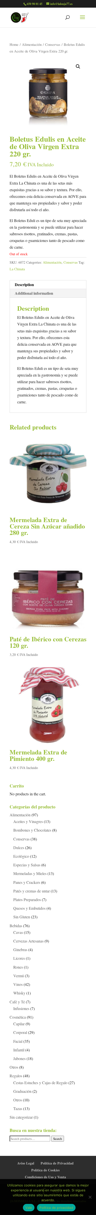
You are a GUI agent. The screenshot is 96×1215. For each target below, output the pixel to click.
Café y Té (17, 1001)
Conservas (52, 44)
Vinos (18, 984)
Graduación (22, 1091)
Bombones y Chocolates (32, 830)
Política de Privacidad (57, 1163)
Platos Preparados (27, 899)
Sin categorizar (21, 1117)
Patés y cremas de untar (31, 890)
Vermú (18, 975)
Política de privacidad (56, 1208)
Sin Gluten (21, 916)
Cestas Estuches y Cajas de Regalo (40, 1082)
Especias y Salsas (26, 864)
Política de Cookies (45, 1170)
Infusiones (21, 1008)
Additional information (34, 293)
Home (14, 44)
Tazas (17, 1108)
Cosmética (18, 1017)
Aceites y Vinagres (28, 821)
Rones (18, 967)
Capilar (19, 1023)
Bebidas (16, 925)
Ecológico (21, 856)
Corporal (20, 1032)
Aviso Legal (25, 1163)
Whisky (19, 992)
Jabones (19, 1058)
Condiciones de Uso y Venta (45, 1177)
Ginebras (20, 949)
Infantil (18, 1049)
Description (24, 284)
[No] (89, 1197)
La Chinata (17, 269)
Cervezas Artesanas (28, 940)
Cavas (18, 932)
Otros (14, 1067)
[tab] (48, 284)
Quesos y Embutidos (29, 908)
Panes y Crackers (26, 882)
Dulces (18, 847)
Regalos (16, 1075)
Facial (17, 1041)
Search (57, 1138)
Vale (28, 1208)
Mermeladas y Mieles (30, 873)
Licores (19, 958)
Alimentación (32, 44)
